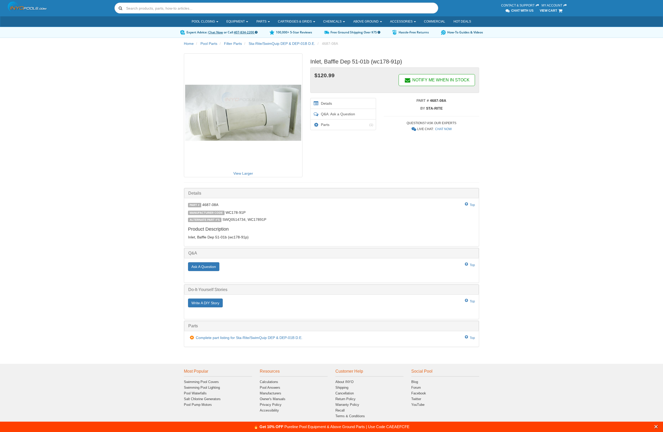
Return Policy (345, 399)
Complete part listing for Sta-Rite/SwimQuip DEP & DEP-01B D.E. (249, 338)
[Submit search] (120, 8)
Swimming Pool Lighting (202, 387)
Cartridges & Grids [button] (295, 21)
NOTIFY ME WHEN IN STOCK (440, 80)
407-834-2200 (244, 32)
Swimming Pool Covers (201, 382)
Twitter (416, 399)
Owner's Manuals (272, 399)
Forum (416, 387)
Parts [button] (261, 21)
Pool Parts (208, 43)
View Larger (243, 173)
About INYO (344, 382)
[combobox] (276, 8)
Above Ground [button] (366, 21)
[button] (656, 427)
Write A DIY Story (205, 303)
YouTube (417, 405)
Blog (414, 382)
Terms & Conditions (350, 416)
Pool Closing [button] (204, 21)
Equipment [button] (236, 21)
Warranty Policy (347, 405)
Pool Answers (270, 387)
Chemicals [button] (332, 21)
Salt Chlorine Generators (202, 399)
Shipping (341, 387)
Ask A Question (203, 267)
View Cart (549, 10)
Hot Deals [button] (462, 21)
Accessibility (269, 410)
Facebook (418, 393)
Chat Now (215, 32)
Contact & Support (518, 5)
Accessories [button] (401, 21)
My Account (552, 5)
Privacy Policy (271, 405)
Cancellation (344, 393)
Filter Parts (233, 43)
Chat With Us (522, 10)
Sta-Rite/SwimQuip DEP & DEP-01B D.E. (282, 43)
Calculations (269, 382)
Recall (340, 410)
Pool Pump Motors (198, 405)
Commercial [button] (434, 21)
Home (189, 43)
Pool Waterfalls (195, 393)
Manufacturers (270, 393)
